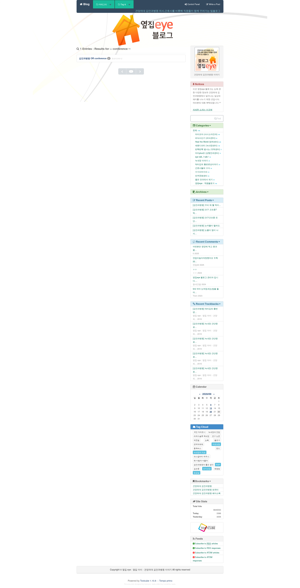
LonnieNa (167, 584)
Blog (86, 3)
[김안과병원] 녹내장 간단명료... (205, 325)
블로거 (217, 440)
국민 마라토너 (199, 432)
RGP (218, 464)
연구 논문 (216, 436)
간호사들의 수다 (203, 168)
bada (154, 584)
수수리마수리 (202, 171)
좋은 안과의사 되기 (205, 179)
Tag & (123, 4)
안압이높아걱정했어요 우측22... (205, 259)
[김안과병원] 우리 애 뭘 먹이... (207, 204)
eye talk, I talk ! (203, 156)
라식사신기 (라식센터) (206, 137)
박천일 (196, 440)
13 (211, 408)
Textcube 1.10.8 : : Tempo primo (156, 580)
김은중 (196, 468)
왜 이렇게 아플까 (201, 460)
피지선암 (207, 468)
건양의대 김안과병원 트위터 (205, 489)
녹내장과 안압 (214, 432)
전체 (196, 130)
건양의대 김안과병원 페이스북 (206, 493)
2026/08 (206, 394)
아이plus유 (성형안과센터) (208, 152)
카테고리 (103, 4)
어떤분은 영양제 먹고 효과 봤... (205, 248)
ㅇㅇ (195, 269)
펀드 (218, 448)
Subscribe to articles (206, 543)
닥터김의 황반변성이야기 (207, 164)
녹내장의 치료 (199, 452)
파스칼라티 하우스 (201, 456)
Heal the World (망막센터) (208, 141)
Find (218, 118)
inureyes (147, 584)
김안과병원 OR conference (93, 58)
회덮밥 (217, 468)
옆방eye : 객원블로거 (206, 183)
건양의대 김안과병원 (202, 485)
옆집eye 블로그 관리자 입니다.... (205, 279)
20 (211, 411)
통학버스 (197, 448)
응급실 (196, 472)
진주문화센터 (202, 175)
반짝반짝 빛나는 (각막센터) (208, 149)
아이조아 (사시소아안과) (207, 134)
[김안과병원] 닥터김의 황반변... (205, 310)
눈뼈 (207, 440)
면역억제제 (198, 444)
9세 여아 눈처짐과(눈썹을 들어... (206, 290)
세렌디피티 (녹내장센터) (207, 145)
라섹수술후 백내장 (201, 436)
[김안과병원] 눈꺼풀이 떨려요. (206, 225)
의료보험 (216, 444)
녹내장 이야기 (202, 160)
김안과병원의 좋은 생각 (203, 464)
